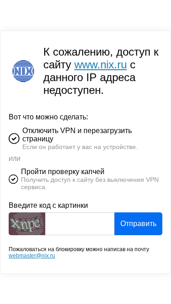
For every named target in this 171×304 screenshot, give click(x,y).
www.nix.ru (100, 64)
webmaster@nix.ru (32, 255)
